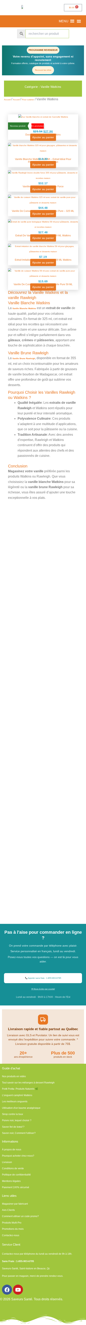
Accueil (7, 99)
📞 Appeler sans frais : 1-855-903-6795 (43, 978)
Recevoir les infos (43, 70)
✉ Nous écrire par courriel (43, 989)
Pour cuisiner (28, 99)
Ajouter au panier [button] (43, 137)
